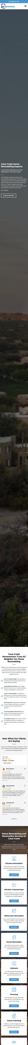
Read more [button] (4, 780)
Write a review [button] (7, 763)
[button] (25, 6)
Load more (14, 819)
